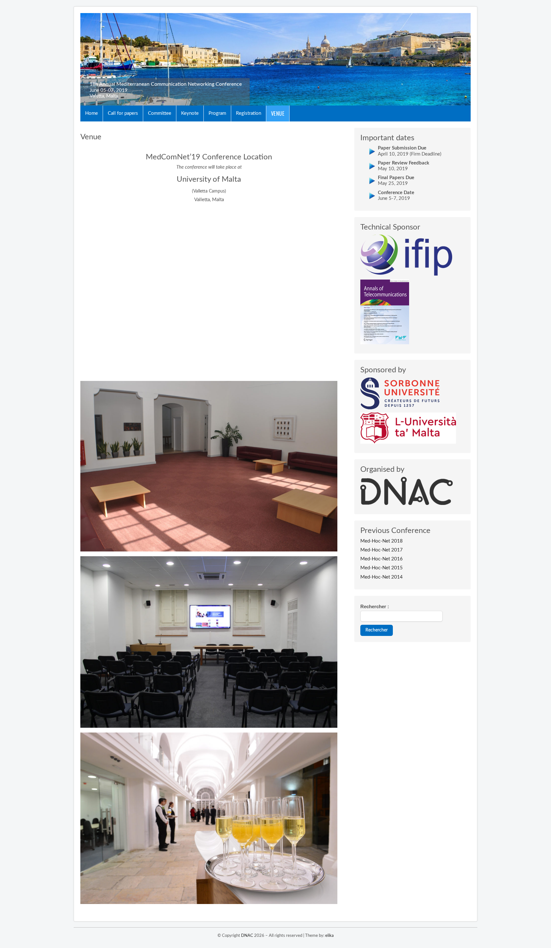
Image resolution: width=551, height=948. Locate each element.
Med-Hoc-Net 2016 (381, 559)
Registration (248, 113)
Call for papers (123, 113)
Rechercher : (374, 606)
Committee (159, 113)
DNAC (247, 936)
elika (329, 936)
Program (217, 113)
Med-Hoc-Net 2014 (381, 577)
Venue (277, 113)
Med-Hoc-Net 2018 (381, 541)
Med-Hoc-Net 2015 (381, 567)
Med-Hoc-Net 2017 (381, 550)
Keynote (190, 113)
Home (91, 113)
